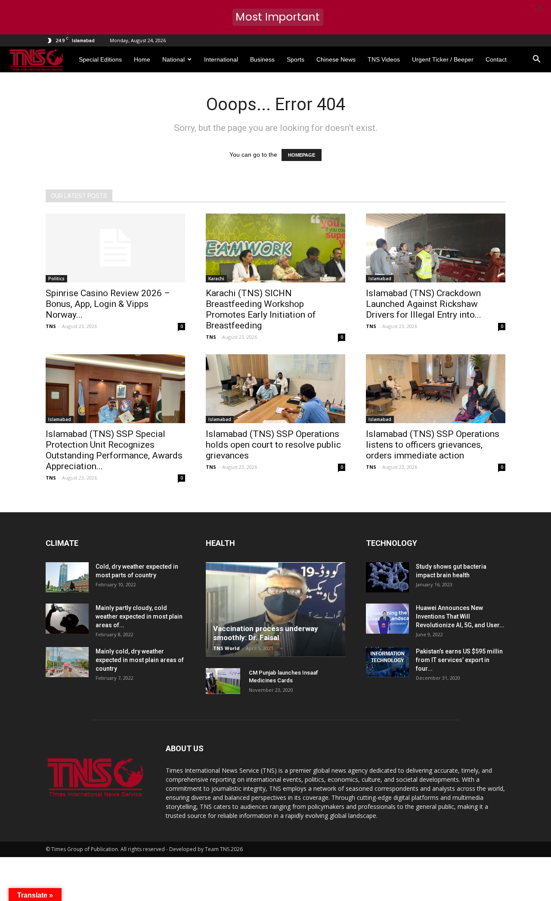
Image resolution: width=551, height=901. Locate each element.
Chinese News (336, 59)
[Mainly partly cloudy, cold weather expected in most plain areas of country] (67, 619)
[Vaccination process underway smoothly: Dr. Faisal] (275, 609)
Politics (56, 279)
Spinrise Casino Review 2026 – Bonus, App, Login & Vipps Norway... (108, 304)
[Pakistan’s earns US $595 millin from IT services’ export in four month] (387, 662)
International (221, 59)
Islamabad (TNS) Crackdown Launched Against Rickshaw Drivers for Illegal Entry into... (423, 304)
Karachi (216, 279)
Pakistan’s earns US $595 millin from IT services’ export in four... (459, 660)
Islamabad (379, 279)
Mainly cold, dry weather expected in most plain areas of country (140, 660)
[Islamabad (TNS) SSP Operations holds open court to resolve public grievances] (275, 388)
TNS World (226, 648)
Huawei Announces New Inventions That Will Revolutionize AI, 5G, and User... (460, 616)
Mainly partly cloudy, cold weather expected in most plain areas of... (139, 616)
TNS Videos (384, 59)
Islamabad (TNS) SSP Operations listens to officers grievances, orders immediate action (432, 445)
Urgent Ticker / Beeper (443, 59)
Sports (295, 59)
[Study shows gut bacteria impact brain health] (387, 577)
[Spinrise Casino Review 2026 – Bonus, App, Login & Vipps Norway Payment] (115, 248)
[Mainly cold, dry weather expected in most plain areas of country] (67, 662)
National (173, 59)
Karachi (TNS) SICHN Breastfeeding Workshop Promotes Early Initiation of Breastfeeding (261, 309)
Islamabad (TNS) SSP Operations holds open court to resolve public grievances (273, 445)
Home (142, 59)
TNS (51, 326)
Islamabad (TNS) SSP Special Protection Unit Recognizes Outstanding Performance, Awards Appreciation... (114, 450)
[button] (536, 59)
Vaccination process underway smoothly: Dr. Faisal (265, 633)
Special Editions (100, 59)
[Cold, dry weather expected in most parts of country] (67, 577)
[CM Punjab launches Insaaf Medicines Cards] (223, 681)
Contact (496, 59)
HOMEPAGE (301, 155)
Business (262, 59)
